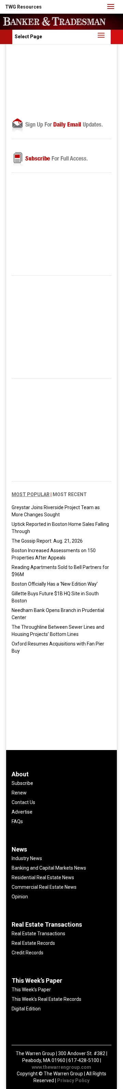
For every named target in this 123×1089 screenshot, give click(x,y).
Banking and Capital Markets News (49, 868)
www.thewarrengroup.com (61, 1067)
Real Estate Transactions (38, 933)
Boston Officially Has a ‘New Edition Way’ (55, 584)
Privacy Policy (73, 1080)
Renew (19, 792)
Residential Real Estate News (43, 877)
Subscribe (22, 783)
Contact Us (23, 802)
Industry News (27, 858)
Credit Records (27, 952)
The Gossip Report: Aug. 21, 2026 (47, 541)
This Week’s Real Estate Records (46, 999)
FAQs (17, 821)
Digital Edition (26, 1008)
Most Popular (31, 494)
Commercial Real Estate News (44, 887)
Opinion (20, 896)
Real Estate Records (33, 943)
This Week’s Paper (31, 989)
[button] (23, 7)
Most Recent (70, 494)
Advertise (22, 812)
